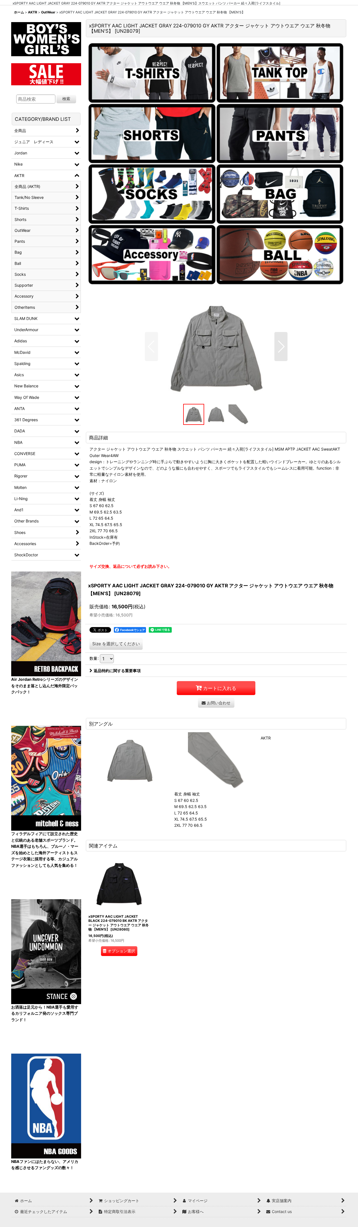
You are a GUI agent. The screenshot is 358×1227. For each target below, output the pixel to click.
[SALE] (46, 73)
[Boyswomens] (46, 37)
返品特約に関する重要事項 (117, 670)
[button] (151, 346)
